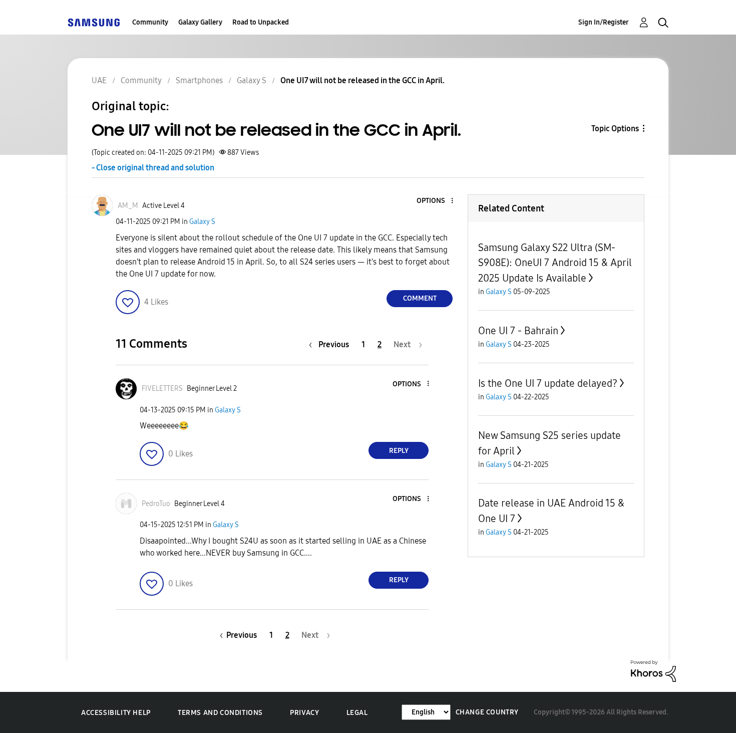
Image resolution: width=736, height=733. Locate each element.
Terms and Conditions (220, 712)
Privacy (304, 712)
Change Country (487, 712)
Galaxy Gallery (200, 22)
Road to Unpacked (260, 22)
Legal (357, 712)
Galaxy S (202, 221)
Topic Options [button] (615, 128)
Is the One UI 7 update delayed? (547, 383)
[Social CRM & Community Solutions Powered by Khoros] (653, 670)
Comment (420, 298)
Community (150, 22)
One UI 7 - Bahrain (518, 331)
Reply (399, 450)
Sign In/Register (603, 22)
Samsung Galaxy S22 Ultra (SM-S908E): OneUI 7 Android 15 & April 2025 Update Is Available (555, 262)
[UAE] (94, 22)
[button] (435, 201)
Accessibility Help (116, 712)
